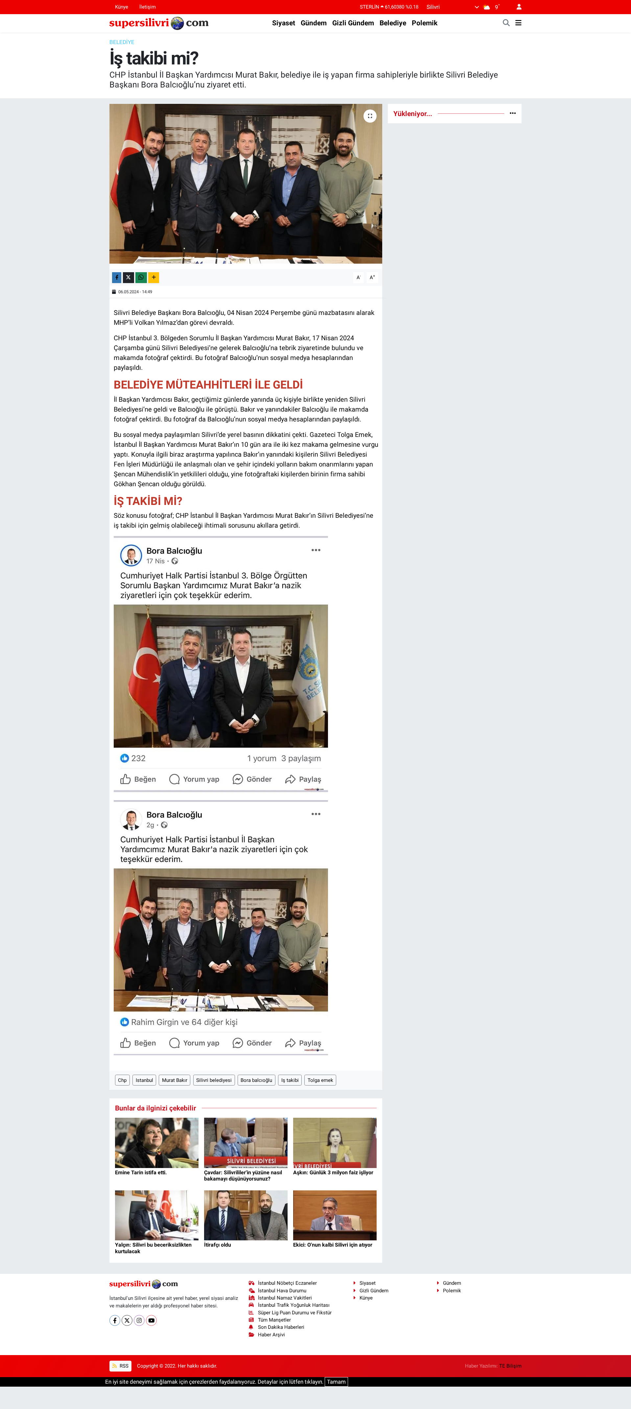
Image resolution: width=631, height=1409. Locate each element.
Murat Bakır (174, 1080)
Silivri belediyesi (214, 1080)
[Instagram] (139, 1320)
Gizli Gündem (353, 23)
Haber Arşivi (271, 1335)
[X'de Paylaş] (128, 277)
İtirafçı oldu (217, 1245)
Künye (121, 7)
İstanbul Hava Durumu (282, 1291)
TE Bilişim (510, 1366)
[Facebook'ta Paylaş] (116, 277)
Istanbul (144, 1080)
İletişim (147, 7)
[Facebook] (114, 1320)
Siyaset (283, 23)
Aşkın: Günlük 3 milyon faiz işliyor (333, 1172)
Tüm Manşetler (274, 1320)
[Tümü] (513, 113)
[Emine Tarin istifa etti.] (157, 1142)
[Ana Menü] (518, 23)
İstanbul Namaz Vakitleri (285, 1298)
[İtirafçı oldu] (246, 1214)
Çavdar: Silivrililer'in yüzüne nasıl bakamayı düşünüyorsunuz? (243, 1175)
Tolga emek (320, 1080)
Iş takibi (290, 1080)
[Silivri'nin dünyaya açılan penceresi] (159, 23)
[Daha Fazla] (153, 277)
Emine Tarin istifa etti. (141, 1172)
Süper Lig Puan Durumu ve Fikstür (295, 1313)
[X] (127, 1320)
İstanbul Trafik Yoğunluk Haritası (294, 1305)
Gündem (314, 23)
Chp (122, 1080)
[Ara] (506, 23)
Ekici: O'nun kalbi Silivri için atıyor (332, 1245)
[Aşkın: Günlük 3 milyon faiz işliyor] (335, 1142)
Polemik (424, 23)
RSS (123, 1366)
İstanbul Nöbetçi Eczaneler (287, 1283)
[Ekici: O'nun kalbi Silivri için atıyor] (335, 1214)
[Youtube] (151, 1320)
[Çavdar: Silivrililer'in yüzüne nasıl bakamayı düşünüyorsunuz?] (246, 1142)
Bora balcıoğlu (256, 1080)
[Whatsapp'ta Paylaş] (141, 277)
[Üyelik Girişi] (516, 7)
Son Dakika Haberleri (281, 1327)
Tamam (336, 1381)
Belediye (393, 23)
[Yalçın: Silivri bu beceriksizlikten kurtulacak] (157, 1214)
